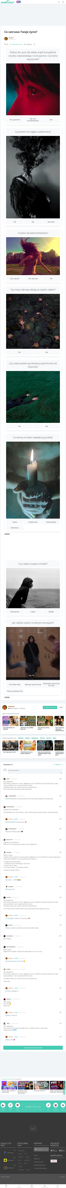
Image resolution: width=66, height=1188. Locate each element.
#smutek (27, 738)
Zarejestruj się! (33, 1106)
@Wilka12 (8, 1015)
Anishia (8, 897)
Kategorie (32, 1187)
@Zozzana (8, 831)
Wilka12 (8, 999)
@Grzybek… (9, 880)
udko (7, 779)
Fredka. (8, 969)
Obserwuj (17, 44)
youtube (20, 1166)
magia (19, 1160)
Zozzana (11, 38)
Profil (61, 707)
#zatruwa (48, 738)
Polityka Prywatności (40, 1165)
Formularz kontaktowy (40, 1168)
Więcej (57, 1187)
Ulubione (29, 44)
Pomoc (36, 1155)
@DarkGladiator (10, 822)
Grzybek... (9, 852)
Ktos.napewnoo (10, 947)
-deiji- (8, 1023)
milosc (19, 1153)
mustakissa (9, 936)
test (25, 1153)
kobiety (27, 1157)
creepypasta (21, 1169)
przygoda (20, 1157)
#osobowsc (20, 738)
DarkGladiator (10, 807)
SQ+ (18, 1)
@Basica (7, 1040)
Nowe (6, 1187)
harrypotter (27, 1160)
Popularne (19, 1186)
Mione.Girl (9, 839)
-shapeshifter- (12, 796)
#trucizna (42, 738)
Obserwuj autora (51, 707)
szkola (28, 1169)
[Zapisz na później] (34, 44)
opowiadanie (21, 1150)
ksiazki (25, 1163)
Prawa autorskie (38, 1162)
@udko (7, 799)
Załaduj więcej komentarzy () (33, 1047)
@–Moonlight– (9, 918)
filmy (19, 1163)
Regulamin (37, 1159)
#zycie (54, 738)
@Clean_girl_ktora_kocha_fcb (14, 961)
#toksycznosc (35, 738)
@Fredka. (8, 991)
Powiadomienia (44, 1187)
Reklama (40, 1149)
